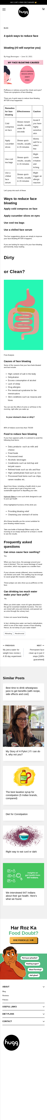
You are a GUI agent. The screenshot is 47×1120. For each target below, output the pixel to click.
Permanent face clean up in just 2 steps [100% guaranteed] (36, 653)
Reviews (5, 995)
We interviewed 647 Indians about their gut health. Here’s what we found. (21, 895)
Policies (5, 1000)
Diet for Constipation (17, 814)
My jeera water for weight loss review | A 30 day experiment (12, 651)
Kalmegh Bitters (10, 497)
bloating (8, 633)
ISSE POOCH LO (21, 940)
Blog (6, 28)
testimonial (19, 633)
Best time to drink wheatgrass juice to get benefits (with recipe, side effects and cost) (23, 690)
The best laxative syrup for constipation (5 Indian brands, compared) (21, 795)
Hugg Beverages (12, 56)
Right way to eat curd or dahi (21, 851)
